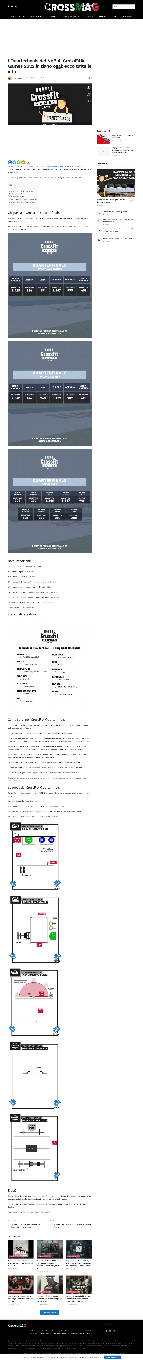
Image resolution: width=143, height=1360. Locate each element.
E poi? (12, 205)
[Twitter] (14, 162)
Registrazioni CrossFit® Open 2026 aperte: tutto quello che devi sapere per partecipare (78, 1263)
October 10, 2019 (117, 140)
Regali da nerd (85, 1333)
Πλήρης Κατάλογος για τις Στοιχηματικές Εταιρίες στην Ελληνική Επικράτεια (122, 150)
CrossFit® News (18, 16)
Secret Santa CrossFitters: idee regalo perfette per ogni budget (20, 1298)
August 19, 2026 (117, 155)
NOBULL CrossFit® (37, 166)
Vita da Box (127, 16)
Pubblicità (73, 1333)
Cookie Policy (44, 1331)
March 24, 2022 (30, 78)
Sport (114, 16)
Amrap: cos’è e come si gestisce (115, 212)
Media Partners (91, 1331)
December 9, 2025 (42, 1304)
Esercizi (52, 16)
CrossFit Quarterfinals (20, 1212)
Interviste (88, 16)
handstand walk (52, 806)
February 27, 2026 (14, 1269)
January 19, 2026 (71, 1269)
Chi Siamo (33, 1331)
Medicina (102, 16)
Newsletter (33, 1333)
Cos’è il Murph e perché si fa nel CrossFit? (118, 238)
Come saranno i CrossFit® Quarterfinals (24, 199)
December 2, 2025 (72, 1304)
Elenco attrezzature (17, 197)
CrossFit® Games (71, 16)
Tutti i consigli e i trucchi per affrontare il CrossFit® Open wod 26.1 (20, 1263)
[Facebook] (10, 162)
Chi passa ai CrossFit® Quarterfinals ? (23, 191)
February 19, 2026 (43, 1271)
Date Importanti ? (16, 194)
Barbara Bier (18, 78)
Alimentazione (37, 16)
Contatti (55, 1331)
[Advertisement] (71, 38)
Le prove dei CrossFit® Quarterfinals (23, 202)
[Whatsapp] (19, 162)
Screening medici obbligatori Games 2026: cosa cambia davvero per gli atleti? (78, 1298)
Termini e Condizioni (59, 1333)
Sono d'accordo (112, 1357)
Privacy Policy (44, 1333)
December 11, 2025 (14, 1304)
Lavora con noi (77, 1331)
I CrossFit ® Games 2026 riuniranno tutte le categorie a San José (49, 1298)
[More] (23, 162)
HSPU (38, 793)
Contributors (65, 1331)
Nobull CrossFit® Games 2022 (39, 1212)
